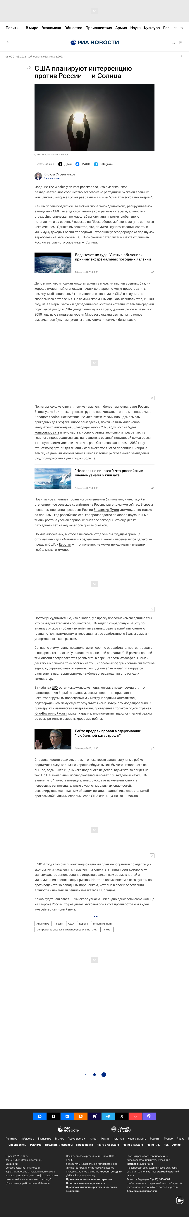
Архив (176, 1144)
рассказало (89, 187)
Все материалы (52, 178)
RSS (166, 1144)
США (71, 923)
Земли (143, 658)
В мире (59, 1138)
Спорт (94, 1138)
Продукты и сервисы (59, 1144)
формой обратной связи (142, 1190)
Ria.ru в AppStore (108, 1144)
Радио (180, 1138)
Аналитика (43, 923)
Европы (65, 544)
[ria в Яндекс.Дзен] (53, 1116)
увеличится (69, 443)
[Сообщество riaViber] (149, 1116)
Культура (118, 1138)
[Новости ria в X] (121, 1116)
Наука (105, 1138)
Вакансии (12, 1163)
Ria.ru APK (153, 1144)
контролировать (47, 432)
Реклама (35, 1144)
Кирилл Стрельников (59, 174)
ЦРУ (55, 687)
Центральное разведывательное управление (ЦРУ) (67, 929)
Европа (83, 923)
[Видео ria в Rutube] (94, 1116)
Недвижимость (137, 1138)
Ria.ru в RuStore (133, 1144)
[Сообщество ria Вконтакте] (67, 1116)
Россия (59, 923)
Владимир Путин (106, 510)
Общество (27, 1138)
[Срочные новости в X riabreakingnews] (135, 1116)
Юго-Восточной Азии (51, 713)
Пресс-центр (84, 1144)
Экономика (44, 1138)
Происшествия (77, 1138)
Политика (11, 1138)
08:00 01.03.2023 (16, 56)
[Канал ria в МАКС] (40, 1116)
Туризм (168, 1138)
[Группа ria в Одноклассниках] (80, 1116)
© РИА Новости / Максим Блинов (51, 154)
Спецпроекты (17, 1144)
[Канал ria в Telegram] (108, 1116)
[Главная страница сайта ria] (94, 42)
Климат (106, 929)
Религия (155, 1138)
